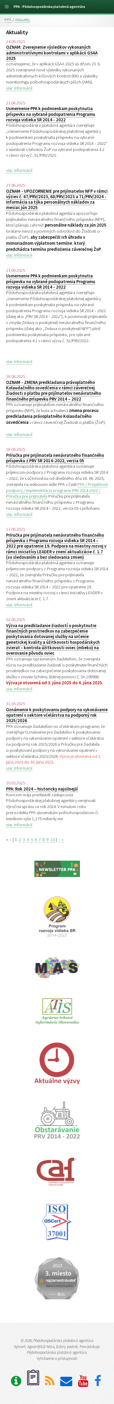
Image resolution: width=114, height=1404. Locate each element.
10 (52, 839)
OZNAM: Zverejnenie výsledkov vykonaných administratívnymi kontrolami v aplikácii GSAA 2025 (52, 52)
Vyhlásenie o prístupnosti (57, 1358)
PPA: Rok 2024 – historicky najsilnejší (42, 789)
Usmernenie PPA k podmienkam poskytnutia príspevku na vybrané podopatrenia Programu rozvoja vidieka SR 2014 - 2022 (50, 114)
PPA (8, 19)
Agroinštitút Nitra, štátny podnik (52, 1346)
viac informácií (19, 88)
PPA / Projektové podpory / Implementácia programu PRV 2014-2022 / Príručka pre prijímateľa (57, 490)
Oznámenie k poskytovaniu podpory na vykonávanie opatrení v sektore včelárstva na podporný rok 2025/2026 (57, 715)
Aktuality (22, 19)
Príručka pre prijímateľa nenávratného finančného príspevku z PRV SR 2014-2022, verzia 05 (55, 458)
